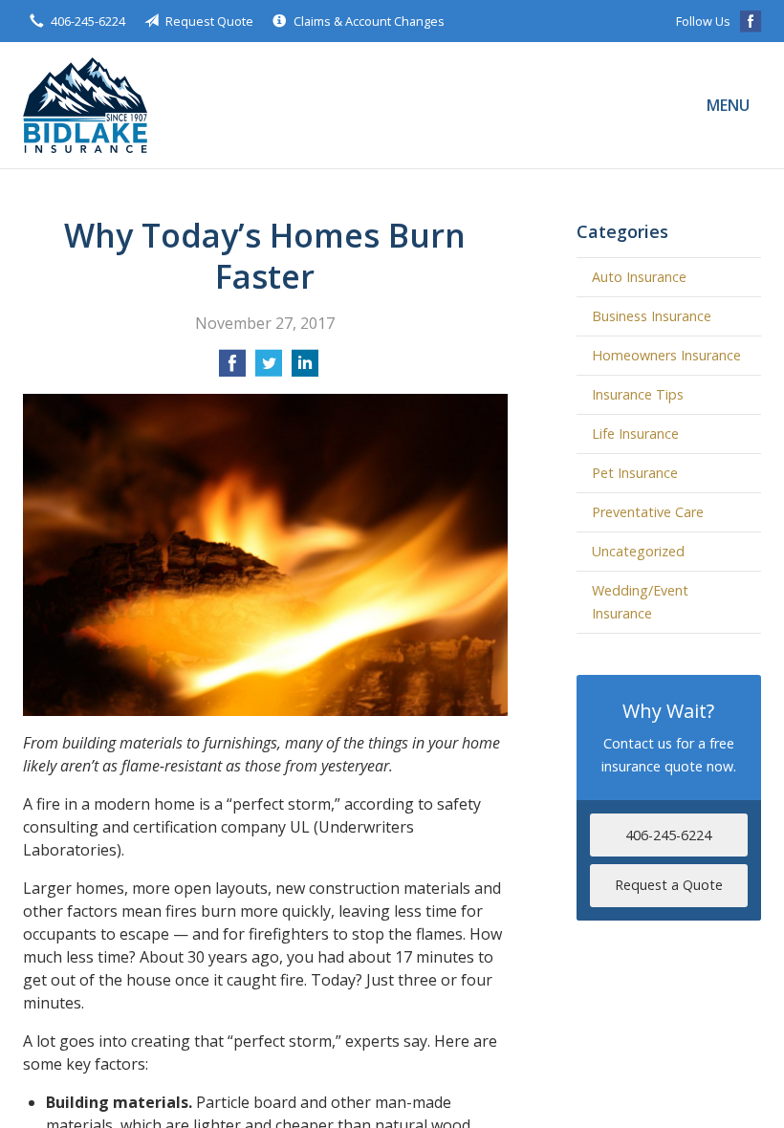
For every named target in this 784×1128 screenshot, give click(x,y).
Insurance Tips (638, 394)
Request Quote (209, 21)
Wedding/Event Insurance (640, 601)
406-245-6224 (88, 21)
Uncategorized (638, 551)
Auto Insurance (639, 277)
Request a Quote (669, 885)
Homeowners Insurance (666, 355)
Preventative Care (648, 512)
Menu (728, 105)
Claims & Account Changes (369, 21)
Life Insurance (635, 433)
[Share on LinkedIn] (305, 369)
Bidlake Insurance (85, 105)
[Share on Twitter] (268, 369)
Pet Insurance (635, 473)
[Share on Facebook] (232, 369)
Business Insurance (651, 316)
